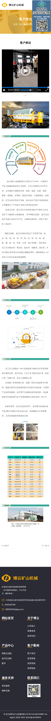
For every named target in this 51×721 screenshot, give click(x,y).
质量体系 (31, 630)
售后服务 (6, 685)
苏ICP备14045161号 (33, 717)
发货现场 (31, 658)
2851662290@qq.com (14, 609)
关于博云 (33, 618)
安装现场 (31, 663)
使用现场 (31, 668)
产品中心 (8, 645)
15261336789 (10, 605)
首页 (15, 24)
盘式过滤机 (7, 658)
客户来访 (31, 653)
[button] (25, 95)
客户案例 (23, 24)
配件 (4, 663)
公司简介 (31, 626)
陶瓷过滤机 (7, 653)
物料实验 (6, 690)
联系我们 (33, 678)
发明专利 (31, 636)
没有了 (6, 545)
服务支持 (8, 678)
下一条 (44, 545)
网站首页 (8, 618)
